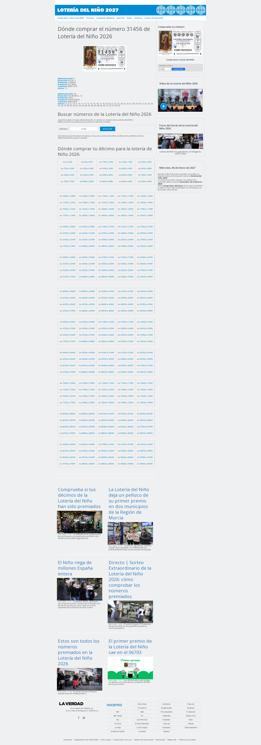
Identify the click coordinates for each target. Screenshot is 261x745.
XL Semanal (190, 712)
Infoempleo (166, 716)
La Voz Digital (142, 727)
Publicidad (160, 740)
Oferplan (166, 731)
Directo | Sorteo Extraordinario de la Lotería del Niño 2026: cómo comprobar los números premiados (130, 579)
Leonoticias (166, 704)
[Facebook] (79, 717)
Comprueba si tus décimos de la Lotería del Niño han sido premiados (79, 498)
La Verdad (71, 703)
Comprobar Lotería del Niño (180, 59)
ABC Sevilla (117, 716)
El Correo (117, 723)
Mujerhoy (190, 708)
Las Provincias (142, 720)
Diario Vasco (142, 704)
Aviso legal (106, 740)
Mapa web (172, 740)
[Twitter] (84, 717)
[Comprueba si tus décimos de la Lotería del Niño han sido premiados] (80, 521)
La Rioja (118, 727)
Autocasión (166, 727)
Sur (142, 716)
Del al (67, 162)
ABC (117, 712)
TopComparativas (191, 727)
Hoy (117, 720)
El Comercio (142, 708)
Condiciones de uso (122, 740)
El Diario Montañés (142, 723)
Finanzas (166, 723)
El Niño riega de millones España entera (75, 568)
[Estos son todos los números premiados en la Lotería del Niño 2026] (80, 679)
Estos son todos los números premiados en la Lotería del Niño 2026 (79, 652)
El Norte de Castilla (118, 731)
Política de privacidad (143, 740)
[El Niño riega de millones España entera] (80, 589)
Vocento (114, 705)
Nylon (191, 720)
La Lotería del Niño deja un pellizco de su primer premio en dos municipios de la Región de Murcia (129, 503)
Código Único (191, 716)
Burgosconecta (166, 708)
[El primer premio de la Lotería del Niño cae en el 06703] (131, 667)
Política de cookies (187, 740)
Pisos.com (190, 704)
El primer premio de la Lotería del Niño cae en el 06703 (130, 646)
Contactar (67, 740)
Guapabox (166, 720)
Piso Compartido (166, 712)
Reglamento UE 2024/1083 (86, 740)
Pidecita (191, 723)
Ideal (142, 712)
